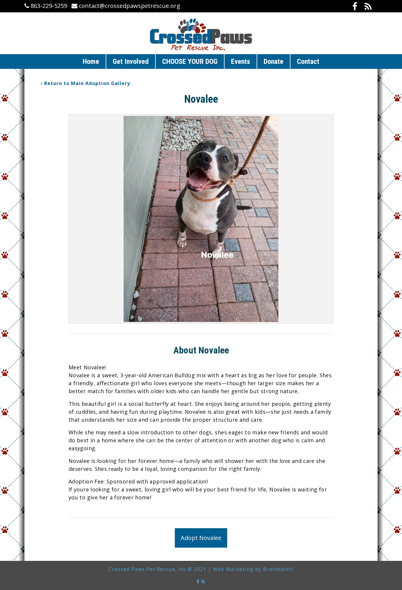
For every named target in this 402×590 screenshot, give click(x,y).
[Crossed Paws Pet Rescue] (201, 34)
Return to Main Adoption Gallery (86, 83)
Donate (273, 61)
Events (240, 61)
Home (91, 61)
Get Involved (131, 61)
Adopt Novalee (201, 538)
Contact (308, 61)
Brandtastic (278, 569)
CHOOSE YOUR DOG (189, 61)
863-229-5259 (48, 6)
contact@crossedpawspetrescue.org (128, 6)
